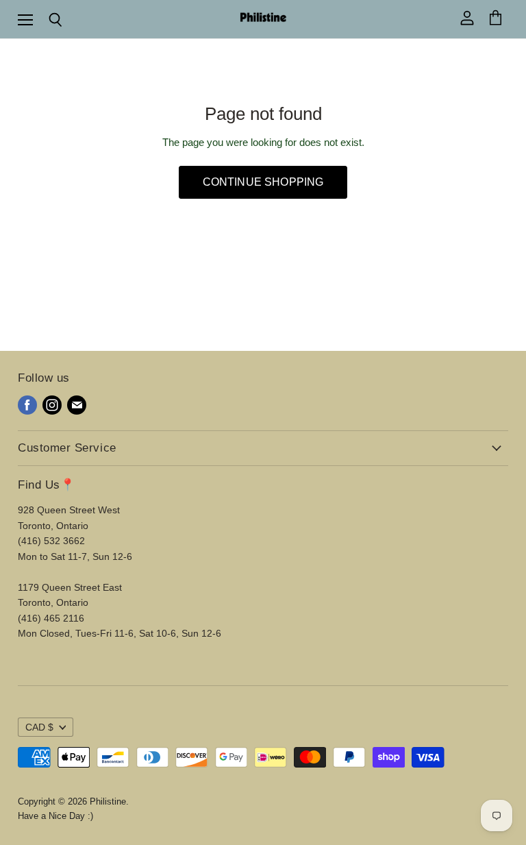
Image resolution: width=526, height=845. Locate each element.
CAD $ (39, 727)
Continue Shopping (263, 182)
